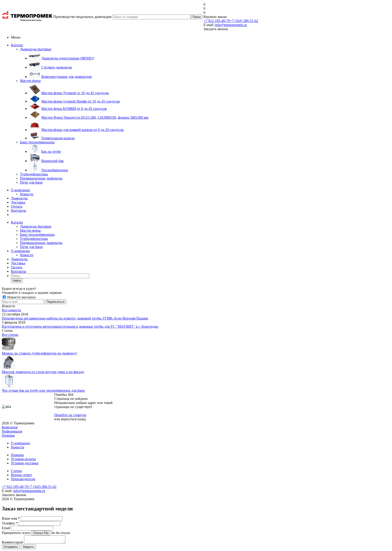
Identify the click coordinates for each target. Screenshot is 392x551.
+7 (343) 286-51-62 (244, 21)
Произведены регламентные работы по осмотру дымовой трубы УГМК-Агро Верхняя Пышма (75, 318)
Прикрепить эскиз (16, 533)
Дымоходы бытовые (35, 49)
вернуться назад (73, 419)
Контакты (18, 210)
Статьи (16, 471)
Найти (17, 280)
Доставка (18, 202)
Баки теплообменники (37, 142)
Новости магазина (21, 297)
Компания (9, 427)
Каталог (17, 45)
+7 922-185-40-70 (216, 21)
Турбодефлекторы (34, 174)
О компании (20, 190)
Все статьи (10, 335)
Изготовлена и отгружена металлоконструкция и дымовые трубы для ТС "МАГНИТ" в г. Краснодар (80, 326)
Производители (23, 479)
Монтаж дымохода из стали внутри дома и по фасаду (43, 372)
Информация (12, 431)
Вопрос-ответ (21, 475)
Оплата (16, 206)
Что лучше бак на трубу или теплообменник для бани (43, 390)
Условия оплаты (23, 459)
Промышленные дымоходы (41, 178)
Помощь (8, 435)
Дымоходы (19, 198)
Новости (26, 194)
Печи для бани (31, 182)
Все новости (11, 310)
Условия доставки (25, 463)
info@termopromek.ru (231, 25)
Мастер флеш (30, 81)
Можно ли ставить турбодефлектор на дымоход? (39, 353)
